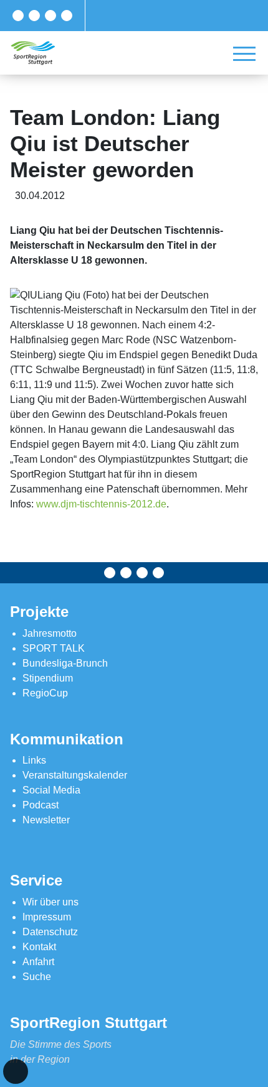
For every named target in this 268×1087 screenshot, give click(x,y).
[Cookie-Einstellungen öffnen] (15, 1071)
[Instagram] (50, 15)
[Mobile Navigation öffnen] (244, 53)
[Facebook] (18, 15)
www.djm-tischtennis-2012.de (101, 504)
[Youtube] (66, 15)
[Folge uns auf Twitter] (34, 15)
